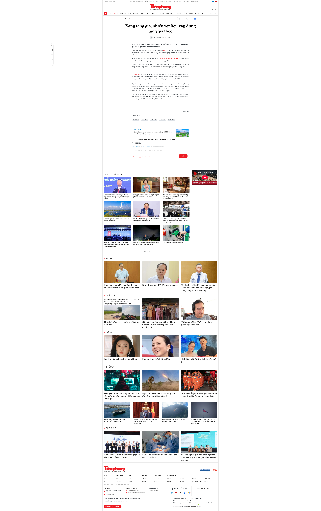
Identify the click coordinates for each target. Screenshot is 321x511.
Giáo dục (191, 13)
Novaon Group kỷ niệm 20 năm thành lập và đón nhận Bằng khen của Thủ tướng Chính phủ (117, 244)
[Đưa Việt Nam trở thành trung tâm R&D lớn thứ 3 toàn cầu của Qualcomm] (146, 410)
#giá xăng (153, 119)
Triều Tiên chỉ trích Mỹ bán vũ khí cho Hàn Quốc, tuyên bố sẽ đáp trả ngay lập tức (203, 421)
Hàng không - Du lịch (197, 481)
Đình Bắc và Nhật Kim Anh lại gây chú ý (198, 360)
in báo (187, 18)
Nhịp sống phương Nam (122, 484)
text (183, 18)
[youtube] (216, 1)
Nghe (52, 45)
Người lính (169, 13)
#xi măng (136, 119)
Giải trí (185, 13)
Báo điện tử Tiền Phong (160, 7)
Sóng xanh (123, 13)
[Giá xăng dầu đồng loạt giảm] (176, 233)
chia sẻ (179, 18)
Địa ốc (129, 13)
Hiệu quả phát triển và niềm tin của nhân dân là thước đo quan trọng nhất (121, 286)
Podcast (144, 475)
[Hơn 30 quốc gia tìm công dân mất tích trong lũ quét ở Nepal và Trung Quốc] (199, 380)
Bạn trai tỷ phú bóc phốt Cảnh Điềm (120, 359)
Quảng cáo (194, 1)
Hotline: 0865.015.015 (136, 1)
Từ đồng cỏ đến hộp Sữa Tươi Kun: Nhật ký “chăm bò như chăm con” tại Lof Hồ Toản (175, 221)
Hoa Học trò (177, 1)
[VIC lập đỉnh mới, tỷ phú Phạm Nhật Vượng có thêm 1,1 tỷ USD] (146, 209)
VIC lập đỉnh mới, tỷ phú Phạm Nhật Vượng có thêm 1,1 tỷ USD (146, 220)
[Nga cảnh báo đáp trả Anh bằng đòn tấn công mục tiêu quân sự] (160, 380)
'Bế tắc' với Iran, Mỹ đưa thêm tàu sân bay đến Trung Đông (115, 420)
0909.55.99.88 (132, 490)
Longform (157, 475)
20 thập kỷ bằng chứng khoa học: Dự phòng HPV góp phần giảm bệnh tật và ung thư (198, 457)
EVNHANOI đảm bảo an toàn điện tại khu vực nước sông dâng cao (146, 243)
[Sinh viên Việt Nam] (205, 470)
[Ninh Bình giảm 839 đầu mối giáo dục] (160, 272)
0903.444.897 (154, 490)
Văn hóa (179, 13)
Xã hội (110, 13)
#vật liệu (162, 119)
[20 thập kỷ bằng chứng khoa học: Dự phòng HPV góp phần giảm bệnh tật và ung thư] (199, 442)
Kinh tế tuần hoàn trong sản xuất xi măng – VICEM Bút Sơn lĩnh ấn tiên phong (153, 133)
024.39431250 (110, 494)
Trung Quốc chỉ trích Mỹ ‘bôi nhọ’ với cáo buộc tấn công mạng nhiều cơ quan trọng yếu (122, 396)
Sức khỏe (135, 13)
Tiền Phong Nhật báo (151, 1)
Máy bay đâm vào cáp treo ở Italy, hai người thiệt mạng (174, 420)
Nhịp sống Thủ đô (108, 484)
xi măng (165, 50)
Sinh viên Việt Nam (165, 1)
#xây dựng (171, 119)
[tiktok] (181, 493)
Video (210, 13)
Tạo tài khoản (146, 147)
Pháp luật (154, 13)
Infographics (171, 475)
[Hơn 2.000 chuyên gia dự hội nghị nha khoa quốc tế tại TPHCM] (122, 442)
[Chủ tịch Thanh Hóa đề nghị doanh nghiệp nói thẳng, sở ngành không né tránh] (117, 185)
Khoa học (197, 13)
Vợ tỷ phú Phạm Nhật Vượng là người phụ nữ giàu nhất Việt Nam (146, 196)
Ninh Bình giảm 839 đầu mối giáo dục (160, 285)
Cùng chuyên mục (113, 174)
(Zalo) (138, 490)
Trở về (52, 64)
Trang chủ (105, 13)
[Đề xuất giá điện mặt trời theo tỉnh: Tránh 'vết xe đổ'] (117, 209)
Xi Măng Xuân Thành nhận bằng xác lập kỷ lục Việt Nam (155, 139)
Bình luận (52, 59)
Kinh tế (116, 13)
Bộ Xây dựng (136, 74)
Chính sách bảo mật (202, 488)
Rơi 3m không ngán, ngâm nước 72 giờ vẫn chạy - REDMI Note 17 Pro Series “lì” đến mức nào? (176, 197)
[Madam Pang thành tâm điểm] (160, 346)
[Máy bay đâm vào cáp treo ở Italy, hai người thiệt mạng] (175, 410)
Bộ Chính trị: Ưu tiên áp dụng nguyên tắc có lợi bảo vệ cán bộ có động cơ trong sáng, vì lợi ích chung (198, 288)
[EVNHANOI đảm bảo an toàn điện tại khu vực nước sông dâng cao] (146, 233)
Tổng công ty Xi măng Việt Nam (168, 58)
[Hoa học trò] (215, 470)
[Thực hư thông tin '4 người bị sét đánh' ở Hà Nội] (122, 309)
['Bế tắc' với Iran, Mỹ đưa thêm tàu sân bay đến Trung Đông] (117, 410)
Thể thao (161, 13)
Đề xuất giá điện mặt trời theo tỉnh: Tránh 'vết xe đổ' (116, 220)
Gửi (183, 156)
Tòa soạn (186, 1)
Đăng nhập (135, 147)
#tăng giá (145, 119)
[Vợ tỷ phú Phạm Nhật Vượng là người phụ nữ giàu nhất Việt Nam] (146, 185)
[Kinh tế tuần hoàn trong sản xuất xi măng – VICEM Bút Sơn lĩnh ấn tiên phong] (182, 133)
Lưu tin (52, 54)
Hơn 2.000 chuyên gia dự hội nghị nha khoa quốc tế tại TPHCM (122, 456)
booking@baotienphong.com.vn (136, 492)
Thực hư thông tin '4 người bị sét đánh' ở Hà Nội (121, 323)
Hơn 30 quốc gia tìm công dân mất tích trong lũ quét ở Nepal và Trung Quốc (199, 394)
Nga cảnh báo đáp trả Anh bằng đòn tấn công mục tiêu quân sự (158, 394)
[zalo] (185, 492)
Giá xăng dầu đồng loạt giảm (173, 243)
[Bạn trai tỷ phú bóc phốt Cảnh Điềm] (122, 346)
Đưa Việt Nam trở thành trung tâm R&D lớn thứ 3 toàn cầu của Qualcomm (145, 421)
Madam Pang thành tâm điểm (156, 359)
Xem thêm (215, 13)
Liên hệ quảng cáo (132, 488)
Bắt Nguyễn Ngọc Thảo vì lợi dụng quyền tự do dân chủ (196, 323)
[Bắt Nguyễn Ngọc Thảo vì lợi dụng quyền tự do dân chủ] (199, 309)
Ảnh (130, 475)
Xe (174, 13)
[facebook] (213, 1)
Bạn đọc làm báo (113, 506)
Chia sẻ (52, 50)
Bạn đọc (181, 481)
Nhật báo (119, 475)
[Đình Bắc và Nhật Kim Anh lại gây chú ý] (199, 346)
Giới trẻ (148, 13)
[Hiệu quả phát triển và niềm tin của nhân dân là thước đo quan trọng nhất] (122, 272)
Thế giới (142, 13)
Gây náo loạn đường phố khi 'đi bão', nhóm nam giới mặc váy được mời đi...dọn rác (158, 325)
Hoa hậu (204, 13)
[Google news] (190, 492)
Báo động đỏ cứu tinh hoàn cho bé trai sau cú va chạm (160, 456)
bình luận (191, 18)
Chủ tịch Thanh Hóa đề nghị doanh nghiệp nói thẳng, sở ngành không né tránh (117, 197)
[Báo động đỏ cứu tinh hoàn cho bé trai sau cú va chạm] (160, 442)
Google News (195, 18)
